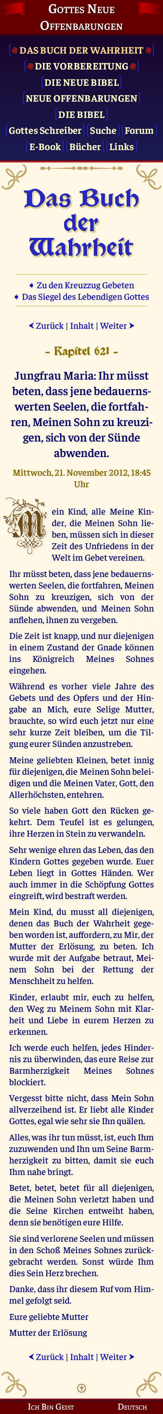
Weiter (117, 325)
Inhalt (82, 325)
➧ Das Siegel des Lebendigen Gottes (82, 296)
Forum (139, 129)
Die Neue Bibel (81, 81)
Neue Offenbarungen (82, 97)
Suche (103, 129)
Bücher (85, 146)
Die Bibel (81, 114)
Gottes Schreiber (45, 129)
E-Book (45, 146)
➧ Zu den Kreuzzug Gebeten (82, 284)
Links (121, 146)
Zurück (46, 325)
